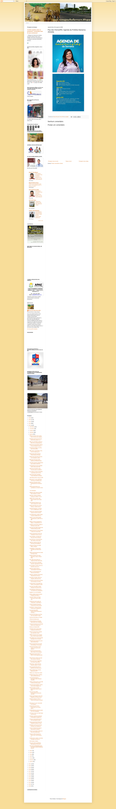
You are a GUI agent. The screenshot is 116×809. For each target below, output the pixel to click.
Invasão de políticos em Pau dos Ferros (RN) (36, 448)
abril (31, 756)
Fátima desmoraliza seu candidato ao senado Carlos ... (36, 487)
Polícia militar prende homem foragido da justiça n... (36, 595)
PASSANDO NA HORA (34, 189)
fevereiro (32, 759)
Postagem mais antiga (83, 161)
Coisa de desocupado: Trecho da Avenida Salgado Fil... (36, 685)
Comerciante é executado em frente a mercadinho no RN (36, 584)
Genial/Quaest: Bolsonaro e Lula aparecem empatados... (36, 590)
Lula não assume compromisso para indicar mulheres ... (36, 463)
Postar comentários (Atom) (57, 163)
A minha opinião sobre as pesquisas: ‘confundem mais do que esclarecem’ (35, 31)
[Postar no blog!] (75, 117)
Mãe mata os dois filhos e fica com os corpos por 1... (36, 451)
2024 (30, 421)
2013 (30, 778)
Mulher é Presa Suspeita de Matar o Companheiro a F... (36, 522)
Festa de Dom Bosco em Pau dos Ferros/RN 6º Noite (36, 615)
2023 (30, 423)
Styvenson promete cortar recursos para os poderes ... (36, 469)
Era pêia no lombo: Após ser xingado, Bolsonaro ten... (36, 578)
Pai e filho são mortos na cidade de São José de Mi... (36, 560)
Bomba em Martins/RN (34, 627)
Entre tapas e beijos (34, 741)
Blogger (64, 798)
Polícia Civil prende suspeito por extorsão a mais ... (36, 632)
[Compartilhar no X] (77, 117)
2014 (30, 776)
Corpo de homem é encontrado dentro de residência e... (36, 624)
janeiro (31, 761)
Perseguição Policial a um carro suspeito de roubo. (35, 503)
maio (31, 754)
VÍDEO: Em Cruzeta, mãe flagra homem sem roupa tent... (36, 499)
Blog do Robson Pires (34, 182)
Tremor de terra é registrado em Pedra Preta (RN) (36, 661)
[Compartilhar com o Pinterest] (80, 117)
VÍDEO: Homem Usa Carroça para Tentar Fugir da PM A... (36, 635)
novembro (32, 428)
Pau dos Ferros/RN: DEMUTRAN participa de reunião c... (36, 611)
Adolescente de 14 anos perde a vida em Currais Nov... (36, 531)
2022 (30, 425)
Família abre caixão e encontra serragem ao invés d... (36, 739)
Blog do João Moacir (33, 172)
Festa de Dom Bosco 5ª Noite (36, 617)
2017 (30, 771)
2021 (30, 764)
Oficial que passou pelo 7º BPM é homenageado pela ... (36, 655)
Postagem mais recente (53, 161)
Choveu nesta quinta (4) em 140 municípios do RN (36, 720)
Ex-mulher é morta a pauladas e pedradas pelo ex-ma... (36, 472)
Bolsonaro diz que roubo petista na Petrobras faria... (36, 460)
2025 (30, 419)
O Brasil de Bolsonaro (34, 619)
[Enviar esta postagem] (71, 116)
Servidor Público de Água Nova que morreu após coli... (35, 598)
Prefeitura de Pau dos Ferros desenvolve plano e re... (36, 439)
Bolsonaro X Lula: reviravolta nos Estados (36, 704)
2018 (30, 769)
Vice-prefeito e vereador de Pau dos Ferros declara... (36, 537)
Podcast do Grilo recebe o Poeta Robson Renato (35, 454)
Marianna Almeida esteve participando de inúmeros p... (36, 483)
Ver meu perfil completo (32, 329)
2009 (30, 786)
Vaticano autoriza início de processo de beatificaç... (35, 543)
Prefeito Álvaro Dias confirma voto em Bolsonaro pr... (36, 675)
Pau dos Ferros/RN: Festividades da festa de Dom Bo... (35, 693)
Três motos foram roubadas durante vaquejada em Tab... (36, 563)
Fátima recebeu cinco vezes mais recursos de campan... (36, 436)
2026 (30, 417)
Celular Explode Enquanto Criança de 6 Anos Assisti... (36, 605)
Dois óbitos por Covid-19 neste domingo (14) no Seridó (36, 638)
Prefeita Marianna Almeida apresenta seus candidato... (36, 622)
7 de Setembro (33, 490)
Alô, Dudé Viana (32, 200)
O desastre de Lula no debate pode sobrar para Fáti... (36, 466)
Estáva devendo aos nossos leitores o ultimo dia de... (36, 506)
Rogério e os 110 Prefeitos (35, 592)
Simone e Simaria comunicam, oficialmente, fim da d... (36, 575)
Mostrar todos (40, 220)
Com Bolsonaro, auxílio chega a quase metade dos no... (36, 515)
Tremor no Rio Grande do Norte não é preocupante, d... (36, 735)
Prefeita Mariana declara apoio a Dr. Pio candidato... (36, 711)
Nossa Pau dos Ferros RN (34, 310)
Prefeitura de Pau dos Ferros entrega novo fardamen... (36, 726)
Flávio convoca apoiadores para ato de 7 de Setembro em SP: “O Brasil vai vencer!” (35, 185)
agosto (31, 434)
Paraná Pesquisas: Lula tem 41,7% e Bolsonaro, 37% (36, 509)
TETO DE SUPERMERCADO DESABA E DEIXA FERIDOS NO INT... (36, 747)
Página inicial (68, 161)
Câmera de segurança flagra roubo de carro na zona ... (36, 512)
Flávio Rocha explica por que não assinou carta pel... (36, 658)
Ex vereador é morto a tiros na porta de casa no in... (36, 566)
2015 (30, 775)
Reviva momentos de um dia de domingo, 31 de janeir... (36, 644)
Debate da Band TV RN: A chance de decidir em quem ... (36, 700)
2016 (30, 773)
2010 (30, 784)
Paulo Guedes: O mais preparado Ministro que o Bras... (36, 689)
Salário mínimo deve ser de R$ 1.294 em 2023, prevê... (36, 682)
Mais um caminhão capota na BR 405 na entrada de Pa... (36, 442)
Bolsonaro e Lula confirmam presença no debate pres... (36, 480)
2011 (30, 782)
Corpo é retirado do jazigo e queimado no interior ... (36, 729)
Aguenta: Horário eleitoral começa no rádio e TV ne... (36, 496)
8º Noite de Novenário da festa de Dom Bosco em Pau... (36, 581)
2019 (30, 767)
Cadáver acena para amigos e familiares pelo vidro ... (36, 525)
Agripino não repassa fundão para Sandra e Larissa (36, 493)
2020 (30, 765)
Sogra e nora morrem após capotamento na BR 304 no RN (36, 518)
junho (31, 752)
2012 (30, 780)
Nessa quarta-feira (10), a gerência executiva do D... (36, 667)
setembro (32, 432)
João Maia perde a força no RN (36, 477)
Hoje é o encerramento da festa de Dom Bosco (35, 572)
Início (27, 23)
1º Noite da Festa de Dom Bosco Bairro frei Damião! (36, 651)
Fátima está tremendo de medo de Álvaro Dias (36, 553)
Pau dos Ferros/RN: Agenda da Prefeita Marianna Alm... (36, 528)
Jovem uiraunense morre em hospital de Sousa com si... (36, 534)
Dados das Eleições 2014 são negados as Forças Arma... (36, 696)
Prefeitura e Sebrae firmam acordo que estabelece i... (36, 608)
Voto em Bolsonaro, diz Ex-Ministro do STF (35, 670)
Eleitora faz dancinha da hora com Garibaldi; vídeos (36, 457)
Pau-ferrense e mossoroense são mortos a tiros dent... (36, 540)
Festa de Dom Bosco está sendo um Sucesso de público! (35, 648)
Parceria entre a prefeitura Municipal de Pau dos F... (36, 743)
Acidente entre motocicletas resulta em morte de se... (35, 629)
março (31, 758)
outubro (31, 430)
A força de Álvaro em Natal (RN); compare (35, 546)
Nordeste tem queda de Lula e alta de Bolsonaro (36, 641)
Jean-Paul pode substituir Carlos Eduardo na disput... (36, 475)
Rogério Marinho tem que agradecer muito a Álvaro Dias (36, 556)
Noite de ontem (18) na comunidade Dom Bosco (35, 569)
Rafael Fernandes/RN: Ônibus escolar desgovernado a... (36, 445)
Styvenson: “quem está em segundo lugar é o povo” (35, 664)
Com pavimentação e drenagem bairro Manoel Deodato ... (35, 679)
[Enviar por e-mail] (74, 117)
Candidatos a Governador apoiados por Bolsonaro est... (35, 549)
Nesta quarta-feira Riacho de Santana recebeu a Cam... (36, 723)
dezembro (32, 426)
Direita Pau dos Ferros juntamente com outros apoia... (35, 707)
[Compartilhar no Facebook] (78, 117)
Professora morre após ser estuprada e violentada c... (36, 602)
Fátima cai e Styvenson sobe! (36, 672)
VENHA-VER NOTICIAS (34, 210)
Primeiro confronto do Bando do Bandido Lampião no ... (36, 717)
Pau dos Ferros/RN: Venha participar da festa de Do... (36, 587)
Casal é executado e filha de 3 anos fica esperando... (36, 732)
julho (31, 750)
